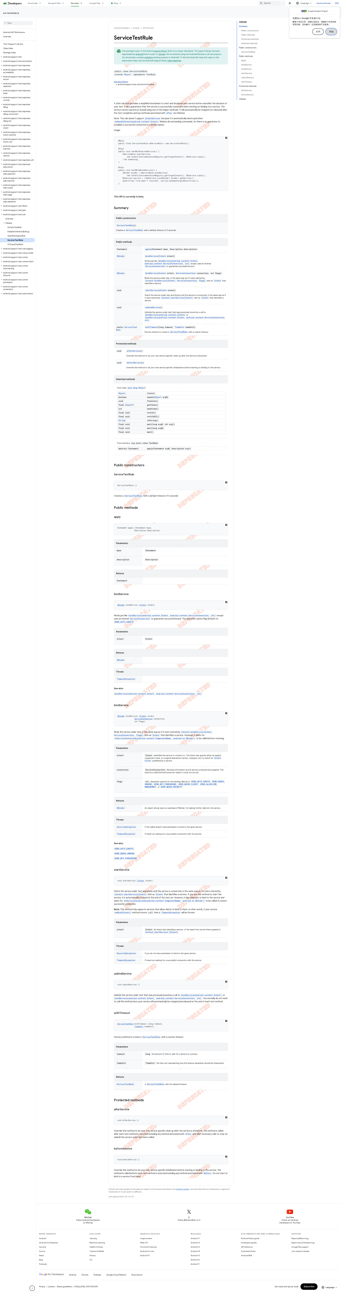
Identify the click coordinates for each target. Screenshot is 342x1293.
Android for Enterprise (48, 1242)
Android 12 (195, 1260)
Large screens (146, 1238)
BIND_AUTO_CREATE (124, 622)
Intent (162, 256)
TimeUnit (179, 327)
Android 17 (195, 1238)
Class (128, 405)
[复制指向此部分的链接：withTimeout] (132, 1013)
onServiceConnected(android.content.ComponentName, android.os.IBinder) (155, 738)
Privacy (93, 1255)
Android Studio (324, 3)
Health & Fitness (96, 1247)
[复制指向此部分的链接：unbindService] (134, 974)
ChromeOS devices (148, 1247)
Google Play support (300, 1247)
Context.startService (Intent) (161, 932)
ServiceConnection (155, 266)
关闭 (318, 31)
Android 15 (195, 1247)
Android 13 (195, 1255)
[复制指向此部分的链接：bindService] (131, 594)
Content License (182, 1189)
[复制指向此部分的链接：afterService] (132, 1109)
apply (148, 249)
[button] (17, 57)
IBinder (121, 256)
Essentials (33, 3)
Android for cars (147, 1251)
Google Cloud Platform (116, 1275)
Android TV (145, 1255)
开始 (331, 31)
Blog (116, 3)
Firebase (97, 1275)
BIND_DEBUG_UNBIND (124, 853)
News (41, 1255)
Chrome (84, 1275)
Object (127, 74)
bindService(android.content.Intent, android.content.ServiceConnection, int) (171, 262)
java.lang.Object (121, 82)
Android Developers (121, 28)
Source (42, 1251)
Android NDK (246, 1255)
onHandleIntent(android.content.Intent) (136, 121)
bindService (151, 256)
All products (137, 1275)
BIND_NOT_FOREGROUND (165, 784)
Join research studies (300, 1251)
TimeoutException (126, 679)
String (121, 420)
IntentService (152, 118)
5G (91, 1260)
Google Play (94, 3)
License (51, 1287)
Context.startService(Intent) (177, 298)
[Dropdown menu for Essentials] (41, 3)
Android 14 (195, 1251)
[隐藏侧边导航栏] (32, 1288)
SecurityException (126, 827)
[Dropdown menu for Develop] (82, 3)
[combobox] (272, 3)
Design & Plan (54, 3)
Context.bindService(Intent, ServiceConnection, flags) (175, 280)
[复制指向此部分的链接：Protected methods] (146, 1100)
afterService (133, 351)
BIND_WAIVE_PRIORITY (171, 787)
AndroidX (140, 54)
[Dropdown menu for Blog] (121, 3)
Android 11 (195, 1264)
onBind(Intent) (123, 912)
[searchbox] (18, 23)
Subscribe (309, 1286)
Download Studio (248, 1251)
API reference (11, 13)
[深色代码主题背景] (226, 137)
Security (42, 1247)
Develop (75, 3)
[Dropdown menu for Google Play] (104, 3)
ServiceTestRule (125, 225)
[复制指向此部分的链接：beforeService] (134, 1148)
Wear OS (144, 1242)
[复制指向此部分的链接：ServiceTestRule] (136, 474)
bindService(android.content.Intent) (165, 315)
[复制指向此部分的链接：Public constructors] (147, 465)
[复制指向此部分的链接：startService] (132, 870)
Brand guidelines (64, 1287)
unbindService (152, 307)
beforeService (134, 362)
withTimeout (151, 327)
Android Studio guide (250, 1238)
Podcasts (43, 1264)
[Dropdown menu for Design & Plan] (64, 3)
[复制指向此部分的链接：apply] (123, 517)
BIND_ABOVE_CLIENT (188, 784)
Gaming (93, 1238)
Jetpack (161, 54)
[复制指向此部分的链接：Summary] (131, 208)
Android (42, 1238)
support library (160, 51)
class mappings (174, 60)
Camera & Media (97, 1251)
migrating (148, 57)
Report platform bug (300, 1238)
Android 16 (195, 1242)
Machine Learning (97, 1242)
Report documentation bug (303, 1242)
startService (152, 290)
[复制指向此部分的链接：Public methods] (140, 508)
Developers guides (249, 1242)
